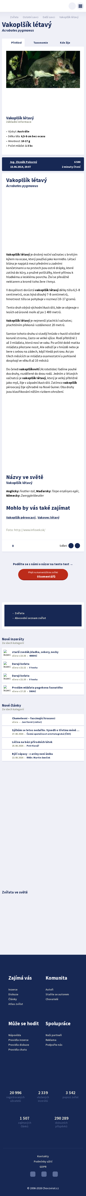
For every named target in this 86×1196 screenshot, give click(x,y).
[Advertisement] (43, 220)
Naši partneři (54, 1035)
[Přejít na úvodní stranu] (4, 17)
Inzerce (12, 989)
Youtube (31, 1175)
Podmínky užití (43, 1161)
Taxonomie (40, 42)
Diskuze (13, 994)
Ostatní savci (30, 17)
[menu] (80, 6)
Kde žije (65, 42)
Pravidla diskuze (18, 1045)
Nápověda (14, 1035)
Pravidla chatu (17, 1049)
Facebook (54, 1175)
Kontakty (43, 1156)
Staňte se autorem (57, 994)
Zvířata (14, 17)
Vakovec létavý (48, 517)
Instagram (43, 1175)
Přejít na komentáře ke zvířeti (43, 574)
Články (12, 999)
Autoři (49, 989)
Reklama (51, 1040)
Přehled (16, 42)
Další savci (49, 17)
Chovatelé (52, 999)
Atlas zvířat (15, 1004)
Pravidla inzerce (18, 1040)
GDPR (43, 1166)
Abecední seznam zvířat (30, 618)
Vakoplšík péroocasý (21, 517)
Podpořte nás (54, 1045)
